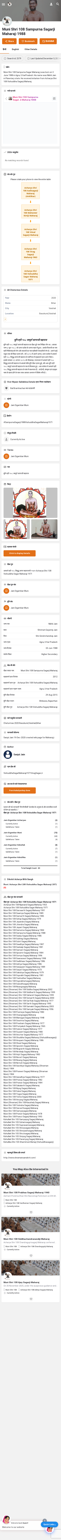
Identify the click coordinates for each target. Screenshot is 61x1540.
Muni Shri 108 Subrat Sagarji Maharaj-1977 (23, 1029)
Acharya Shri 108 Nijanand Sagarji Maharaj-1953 (25, 905)
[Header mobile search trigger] (58, 4)
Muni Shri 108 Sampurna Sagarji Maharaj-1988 (24, 933)
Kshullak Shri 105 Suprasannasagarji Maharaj (24, 1125)
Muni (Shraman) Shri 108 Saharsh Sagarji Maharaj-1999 (29, 995)
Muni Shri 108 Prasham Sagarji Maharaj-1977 (24, 1023)
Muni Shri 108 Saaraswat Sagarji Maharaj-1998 (25, 958)
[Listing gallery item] (17, 529)
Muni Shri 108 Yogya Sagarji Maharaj (20, 1094)
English (15, 49)
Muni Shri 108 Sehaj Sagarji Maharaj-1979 (22, 919)
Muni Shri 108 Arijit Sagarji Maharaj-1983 (22, 1054)
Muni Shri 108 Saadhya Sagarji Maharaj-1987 (24, 944)
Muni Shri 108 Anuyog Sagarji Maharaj (20, 1100)
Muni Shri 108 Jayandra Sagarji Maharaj (21, 922)
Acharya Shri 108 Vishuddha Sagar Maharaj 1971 (30, 275)
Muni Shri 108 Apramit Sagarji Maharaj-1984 (23, 953)
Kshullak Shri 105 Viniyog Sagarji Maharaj (22, 1136)
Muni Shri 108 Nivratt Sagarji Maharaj (20, 1057)
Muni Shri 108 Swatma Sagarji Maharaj (21, 1020)
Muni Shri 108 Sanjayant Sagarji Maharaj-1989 (24, 967)
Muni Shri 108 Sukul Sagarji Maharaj (20, 1091)
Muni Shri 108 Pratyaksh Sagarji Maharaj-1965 (24, 1026)
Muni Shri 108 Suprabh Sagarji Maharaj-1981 (24, 975)
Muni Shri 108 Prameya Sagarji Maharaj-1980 (24, 1012)
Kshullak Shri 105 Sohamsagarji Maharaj (22, 1122)
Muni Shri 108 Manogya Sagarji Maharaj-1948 (24, 1018)
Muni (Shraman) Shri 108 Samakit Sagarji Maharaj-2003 (29, 1006)
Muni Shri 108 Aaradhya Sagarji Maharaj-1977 (24, 1077)
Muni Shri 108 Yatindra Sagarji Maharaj (21, 1105)
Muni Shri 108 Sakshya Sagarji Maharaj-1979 (24, 972)
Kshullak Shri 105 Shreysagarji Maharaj (21, 1128)
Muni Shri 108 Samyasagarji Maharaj (20, 1111)
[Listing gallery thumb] (30, 503)
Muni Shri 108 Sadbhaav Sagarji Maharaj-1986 (24, 961)
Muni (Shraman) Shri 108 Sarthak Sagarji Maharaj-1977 (28, 1001)
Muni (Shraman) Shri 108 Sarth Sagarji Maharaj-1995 (27, 1003)
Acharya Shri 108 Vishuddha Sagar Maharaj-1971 (26, 907)
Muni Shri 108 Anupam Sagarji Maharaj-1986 (24, 1040)
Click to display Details (19, 553)
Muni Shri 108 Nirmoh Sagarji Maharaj (20, 1063)
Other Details (31, 49)
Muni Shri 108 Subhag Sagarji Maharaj (21, 939)
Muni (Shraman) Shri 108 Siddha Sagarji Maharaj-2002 (28, 989)
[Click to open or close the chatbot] (49, 1528)
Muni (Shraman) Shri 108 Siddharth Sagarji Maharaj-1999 (29, 992)
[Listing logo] (7, 21)
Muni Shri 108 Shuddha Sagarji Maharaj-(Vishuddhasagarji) (30, 1037)
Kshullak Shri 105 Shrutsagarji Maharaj (21, 1133)
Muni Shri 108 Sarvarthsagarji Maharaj (21, 1108)
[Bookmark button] (31, 1212)
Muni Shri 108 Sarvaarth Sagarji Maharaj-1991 (24, 910)
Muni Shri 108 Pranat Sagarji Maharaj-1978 (23, 1114)
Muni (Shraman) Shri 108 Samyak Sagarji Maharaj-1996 (28, 1009)
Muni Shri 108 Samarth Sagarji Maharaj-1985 (24, 916)
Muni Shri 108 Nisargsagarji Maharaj (20, 987)
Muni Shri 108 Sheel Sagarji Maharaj (20, 1043)
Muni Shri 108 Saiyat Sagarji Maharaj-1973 (23, 970)
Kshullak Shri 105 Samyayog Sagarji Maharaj (23, 1119)
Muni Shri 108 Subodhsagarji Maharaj (20, 984)
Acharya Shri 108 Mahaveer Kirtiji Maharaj (30, 213)
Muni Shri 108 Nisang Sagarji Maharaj (20, 1060)
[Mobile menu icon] (3, 4)
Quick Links (48, 1524)
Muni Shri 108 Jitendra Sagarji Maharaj (21, 924)
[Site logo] (10, 4)
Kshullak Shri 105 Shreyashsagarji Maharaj (23, 1131)
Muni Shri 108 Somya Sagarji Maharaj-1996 (23, 955)
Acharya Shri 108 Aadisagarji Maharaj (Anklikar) (30, 192)
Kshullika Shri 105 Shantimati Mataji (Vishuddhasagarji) (29, 1142)
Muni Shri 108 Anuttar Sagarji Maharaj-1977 (23, 1035)
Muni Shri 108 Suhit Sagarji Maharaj (19, 941)
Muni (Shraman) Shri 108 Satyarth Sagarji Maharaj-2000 (29, 998)
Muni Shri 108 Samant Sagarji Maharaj (21, 950)
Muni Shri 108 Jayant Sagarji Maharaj (20, 927)
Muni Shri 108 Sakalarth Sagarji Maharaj (21, 1085)
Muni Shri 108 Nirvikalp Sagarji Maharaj (21, 1051)
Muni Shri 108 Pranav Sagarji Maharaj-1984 (23, 1083)
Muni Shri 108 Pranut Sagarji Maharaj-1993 (23, 1116)
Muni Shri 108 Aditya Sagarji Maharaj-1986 (23, 964)
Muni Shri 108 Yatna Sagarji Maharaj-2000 (22, 1097)
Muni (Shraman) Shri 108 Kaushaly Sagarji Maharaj (26, 1102)
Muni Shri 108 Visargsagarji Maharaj (20, 1015)
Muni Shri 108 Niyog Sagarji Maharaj (20, 1088)
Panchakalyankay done (19, 790)
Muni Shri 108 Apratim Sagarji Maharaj (21, 1046)
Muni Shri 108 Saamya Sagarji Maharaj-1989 (23, 913)
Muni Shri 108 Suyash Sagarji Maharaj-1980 (23, 1032)
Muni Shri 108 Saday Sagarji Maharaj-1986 (23, 936)
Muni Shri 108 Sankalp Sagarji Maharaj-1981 (23, 947)
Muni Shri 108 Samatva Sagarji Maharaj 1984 (24, 930)
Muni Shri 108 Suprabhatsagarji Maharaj (22, 981)
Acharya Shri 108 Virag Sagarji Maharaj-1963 (30, 253)
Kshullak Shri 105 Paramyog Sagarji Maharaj (23, 1139)
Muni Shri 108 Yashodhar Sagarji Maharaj (22, 978)
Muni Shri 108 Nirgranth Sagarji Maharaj (21, 1049)
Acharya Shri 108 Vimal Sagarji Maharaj (30, 232)
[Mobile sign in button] (51, 4)
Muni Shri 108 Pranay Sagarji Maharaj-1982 (23, 1080)
